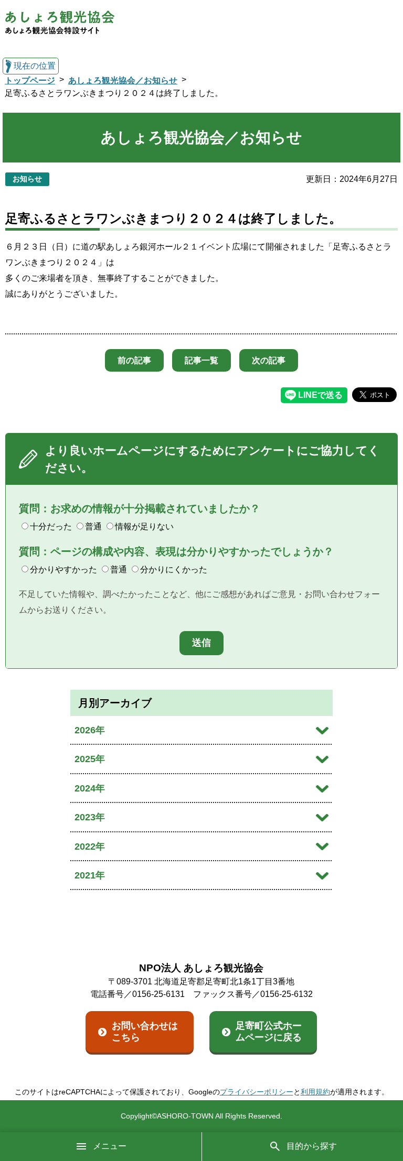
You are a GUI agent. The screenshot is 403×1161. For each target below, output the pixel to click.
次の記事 (268, 360)
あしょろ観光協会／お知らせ (122, 80)
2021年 (90, 875)
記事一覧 (201, 360)
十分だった (51, 526)
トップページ (30, 80)
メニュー (109, 1146)
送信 (201, 642)
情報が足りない (144, 526)
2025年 (90, 759)
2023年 (90, 817)
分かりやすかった (63, 569)
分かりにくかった (173, 569)
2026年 (90, 730)
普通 (93, 526)
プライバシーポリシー (256, 1092)
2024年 (90, 788)
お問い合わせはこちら (145, 1032)
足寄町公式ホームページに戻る (269, 1032)
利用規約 (315, 1092)
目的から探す (312, 1146)
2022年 (90, 846)
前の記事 (134, 360)
